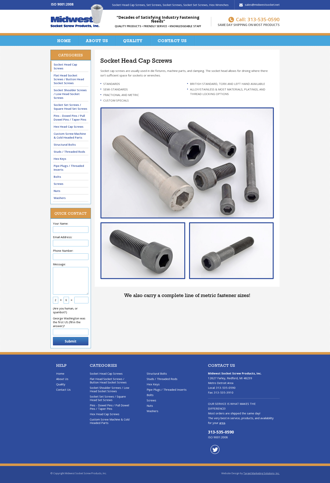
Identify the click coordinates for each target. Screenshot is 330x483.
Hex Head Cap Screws (68, 126)
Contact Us (172, 40)
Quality (133, 40)
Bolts (57, 177)
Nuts (57, 191)
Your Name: (60, 223)
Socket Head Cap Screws (65, 66)
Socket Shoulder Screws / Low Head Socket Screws (70, 94)
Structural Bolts (65, 144)
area (222, 423)
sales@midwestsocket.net (262, 4)
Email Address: (62, 237)
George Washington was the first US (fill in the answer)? (69, 322)
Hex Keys (60, 159)
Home (64, 40)
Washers (60, 198)
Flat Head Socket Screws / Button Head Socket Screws (69, 79)
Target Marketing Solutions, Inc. (261, 473)
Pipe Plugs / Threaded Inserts (69, 167)
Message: (59, 264)
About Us (97, 40)
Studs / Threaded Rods (69, 151)
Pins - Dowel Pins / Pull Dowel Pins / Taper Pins (70, 117)
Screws (58, 184)
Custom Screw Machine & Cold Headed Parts (70, 135)
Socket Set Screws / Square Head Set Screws (70, 106)
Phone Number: (63, 250)
